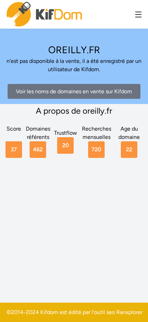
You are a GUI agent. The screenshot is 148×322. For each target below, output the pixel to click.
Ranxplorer (129, 312)
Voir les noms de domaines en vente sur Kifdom (74, 91)
